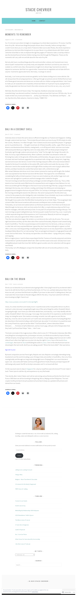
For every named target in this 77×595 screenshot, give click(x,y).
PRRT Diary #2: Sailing (21, 489)
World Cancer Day (20, 506)
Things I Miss (18, 475)
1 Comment (17, 134)
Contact (42, 21)
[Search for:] (38, 565)
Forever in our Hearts (21, 501)
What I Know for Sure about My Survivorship (27, 539)
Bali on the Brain (15, 279)
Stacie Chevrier (39, 9)
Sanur (49, 340)
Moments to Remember (18, 34)
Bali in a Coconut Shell (18, 129)
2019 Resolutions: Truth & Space (24, 515)
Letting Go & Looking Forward (23, 470)
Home (33, 21)
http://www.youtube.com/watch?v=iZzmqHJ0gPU (21, 302)
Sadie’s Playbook (20, 530)
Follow (38, 442)
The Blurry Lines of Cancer (22, 520)
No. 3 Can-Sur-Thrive (21, 534)
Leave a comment (18, 284)
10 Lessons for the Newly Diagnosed (25, 484)
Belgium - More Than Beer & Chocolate (26, 479)
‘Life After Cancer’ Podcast (22, 544)
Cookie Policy (35, 591)
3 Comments (18, 39)
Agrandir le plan (10, 350)
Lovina (44, 343)
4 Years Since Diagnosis (22, 525)
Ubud (24, 343)
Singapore (29, 369)
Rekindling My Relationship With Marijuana (27, 510)
